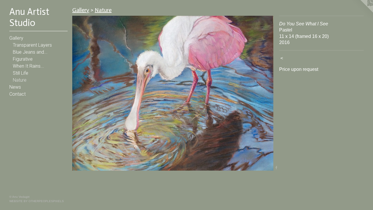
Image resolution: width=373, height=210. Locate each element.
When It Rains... (28, 66)
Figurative (23, 59)
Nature (20, 80)
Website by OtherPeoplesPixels (36, 201)
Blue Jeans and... (30, 52)
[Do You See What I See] (172, 93)
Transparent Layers (32, 45)
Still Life (20, 73)
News (15, 87)
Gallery (16, 38)
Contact (17, 94)
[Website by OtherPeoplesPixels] (361, 11)
